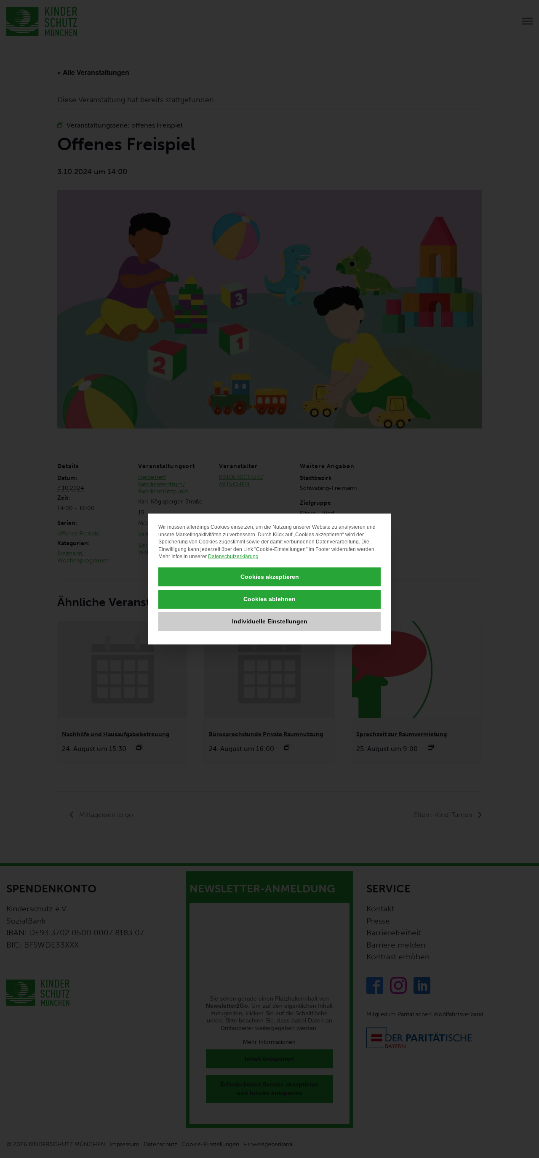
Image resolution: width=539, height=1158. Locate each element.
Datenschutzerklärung (233, 556)
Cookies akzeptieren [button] (269, 576)
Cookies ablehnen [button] (269, 599)
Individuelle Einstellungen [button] (269, 621)
